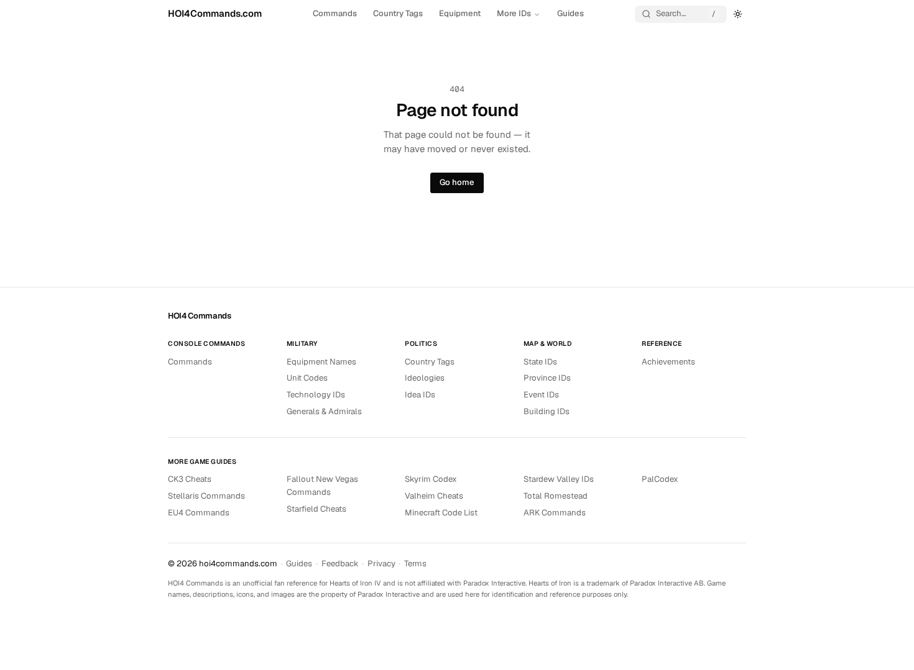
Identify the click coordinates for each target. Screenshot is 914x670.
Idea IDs (420, 394)
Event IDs (541, 394)
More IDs (514, 13)
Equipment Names (321, 361)
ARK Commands (555, 512)
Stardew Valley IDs (559, 479)
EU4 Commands (198, 512)
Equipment (460, 13)
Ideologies (425, 378)
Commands (335, 13)
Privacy (381, 563)
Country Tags (398, 13)
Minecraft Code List (441, 512)
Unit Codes (307, 378)
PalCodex (660, 479)
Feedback (340, 563)
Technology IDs (316, 394)
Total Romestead (556, 496)
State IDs (540, 361)
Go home (457, 182)
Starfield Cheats (316, 509)
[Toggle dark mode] (738, 14)
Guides (570, 13)
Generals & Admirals (324, 411)
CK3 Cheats (189, 479)
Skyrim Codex (431, 479)
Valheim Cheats (434, 496)
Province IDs (547, 378)
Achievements (668, 361)
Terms (415, 563)
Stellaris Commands (206, 496)
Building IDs (547, 411)
